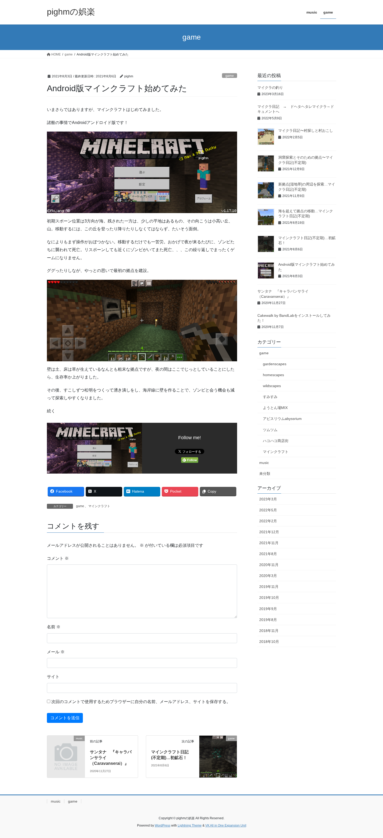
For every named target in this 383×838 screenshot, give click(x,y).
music (264, 463)
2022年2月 (268, 521)
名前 (53, 627)
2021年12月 (269, 532)
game (229, 76)
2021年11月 (269, 543)
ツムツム (270, 430)
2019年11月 (269, 587)
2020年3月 (268, 576)
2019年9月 (268, 609)
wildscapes (272, 386)
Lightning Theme (190, 825)
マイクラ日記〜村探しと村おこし (305, 130)
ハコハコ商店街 (275, 441)
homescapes (273, 375)
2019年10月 (269, 597)
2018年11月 (269, 631)
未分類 (264, 473)
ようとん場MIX (275, 408)
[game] (218, 743)
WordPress (162, 825)
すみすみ (270, 397)
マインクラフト (99, 506)
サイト (53, 676)
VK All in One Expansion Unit (225, 825)
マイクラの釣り (270, 87)
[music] (66, 746)
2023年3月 (268, 499)
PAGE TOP (369, 808)
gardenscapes (274, 364)
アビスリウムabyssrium (282, 419)
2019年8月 (268, 620)
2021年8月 (268, 554)
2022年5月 (268, 510)
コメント (58, 558)
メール (56, 652)
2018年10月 (269, 642)
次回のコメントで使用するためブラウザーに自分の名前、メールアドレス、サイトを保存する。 (141, 701)
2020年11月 (269, 565)
